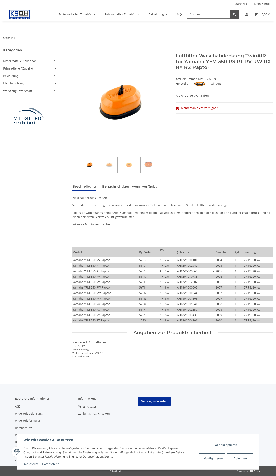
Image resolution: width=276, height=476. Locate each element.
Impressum (30, 464)
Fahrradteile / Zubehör (18, 68)
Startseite (241, 4)
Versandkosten (88, 406)
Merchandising (13, 83)
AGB (18, 406)
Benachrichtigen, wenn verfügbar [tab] (130, 187)
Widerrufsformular (27, 420)
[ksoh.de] (26, 14)
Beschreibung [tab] (84, 187)
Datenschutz (23, 428)
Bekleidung (10, 76)
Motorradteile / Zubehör (19, 61)
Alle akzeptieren (226, 445)
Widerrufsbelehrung (29, 413)
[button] (246, 14)
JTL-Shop (255, 471)
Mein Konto (262, 4)
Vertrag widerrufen (154, 401)
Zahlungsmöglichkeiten (94, 413)
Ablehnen (240, 458)
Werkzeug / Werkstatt (17, 91)
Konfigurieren (213, 458)
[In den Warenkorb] (75, 50)
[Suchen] (234, 14)
